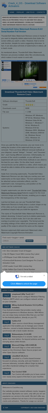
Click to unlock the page (24, 284)
